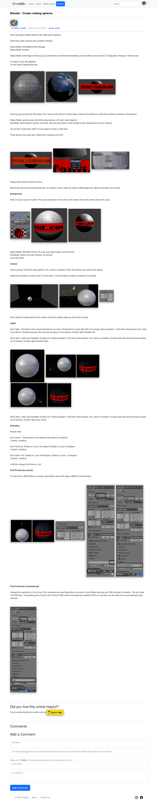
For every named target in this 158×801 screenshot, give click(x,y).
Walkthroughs (49, 3)
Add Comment (20, 787)
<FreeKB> (18, 4)
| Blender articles (53, 28)
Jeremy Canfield (20, 28)
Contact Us (45, 797)
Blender (60, 3)
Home (31, 3)
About (38, 3)
